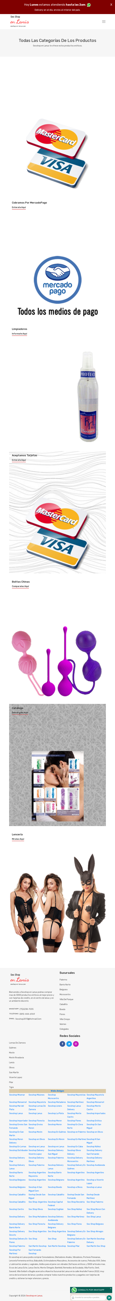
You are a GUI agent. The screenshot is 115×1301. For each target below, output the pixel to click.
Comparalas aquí (20, 586)
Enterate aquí (19, 207)
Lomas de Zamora (17, 1043)
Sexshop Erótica (94, 1121)
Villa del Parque (66, 999)
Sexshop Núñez (94, 1146)
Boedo (62, 1009)
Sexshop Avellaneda (96, 1165)
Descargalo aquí (20, 713)
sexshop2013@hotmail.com (28, 1019)
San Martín (14, 1072)
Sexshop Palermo (56, 1158)
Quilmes (12, 1048)
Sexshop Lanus (16, 1113)
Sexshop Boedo (55, 1187)
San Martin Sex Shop (96, 1246)
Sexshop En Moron (56, 1139)
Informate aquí (19, 334)
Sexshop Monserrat (18, 1102)
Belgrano (64, 989)
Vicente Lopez (15, 1077)
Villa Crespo (65, 1019)
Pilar (11, 1082)
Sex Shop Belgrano (95, 1224)
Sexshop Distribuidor (18, 1150)
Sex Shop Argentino (38, 1231)
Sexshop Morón (35, 1132)
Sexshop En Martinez (76, 1139)
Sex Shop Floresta (37, 1224)
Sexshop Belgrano (17, 1180)
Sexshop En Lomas (17, 1146)
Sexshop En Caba (75, 1146)
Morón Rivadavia (16, 1057)
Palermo (63, 980)
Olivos (11, 1067)
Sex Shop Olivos (36, 1209)
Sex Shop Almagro (95, 1231)
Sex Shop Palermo (95, 1202)
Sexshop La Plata (56, 1113)
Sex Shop (33, 1239)
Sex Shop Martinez (75, 1217)
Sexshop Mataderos (57, 1102)
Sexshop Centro (16, 1209)
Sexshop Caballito (17, 1194)
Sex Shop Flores (74, 1224)
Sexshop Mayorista (37, 1102)
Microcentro (65, 994)
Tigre (11, 1087)
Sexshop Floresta (36, 1121)
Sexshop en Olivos (95, 1132)
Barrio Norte (65, 984)
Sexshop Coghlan (56, 1209)
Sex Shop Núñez (74, 1209)
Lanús (11, 1062)
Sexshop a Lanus (94, 1187)
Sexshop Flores (74, 1121)
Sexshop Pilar (73, 1246)
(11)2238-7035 (27, 1009)
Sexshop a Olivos (74, 1187)
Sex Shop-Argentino (38, 1202)
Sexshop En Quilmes (57, 1132)
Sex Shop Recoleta (76, 1202)
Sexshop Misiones (36, 1095)
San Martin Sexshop (38, 1246)
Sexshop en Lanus (37, 1146)
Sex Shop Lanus (94, 1217)
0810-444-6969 (27, 1014)
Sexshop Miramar (17, 1095)
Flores (62, 1014)
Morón (12, 1053)
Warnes (63, 1024)
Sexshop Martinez (75, 1102)
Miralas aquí (18, 839)
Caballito (64, 1004)
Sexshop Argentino (76, 1172)
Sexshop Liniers (55, 1106)
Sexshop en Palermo (76, 1132)
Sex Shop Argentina (57, 1231)
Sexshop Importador (18, 1121)
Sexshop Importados (96, 1113)
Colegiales (64, 1029)
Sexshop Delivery (17, 1217)
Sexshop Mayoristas (76, 1095)
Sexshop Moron (55, 1121)
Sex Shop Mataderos (38, 1217)
